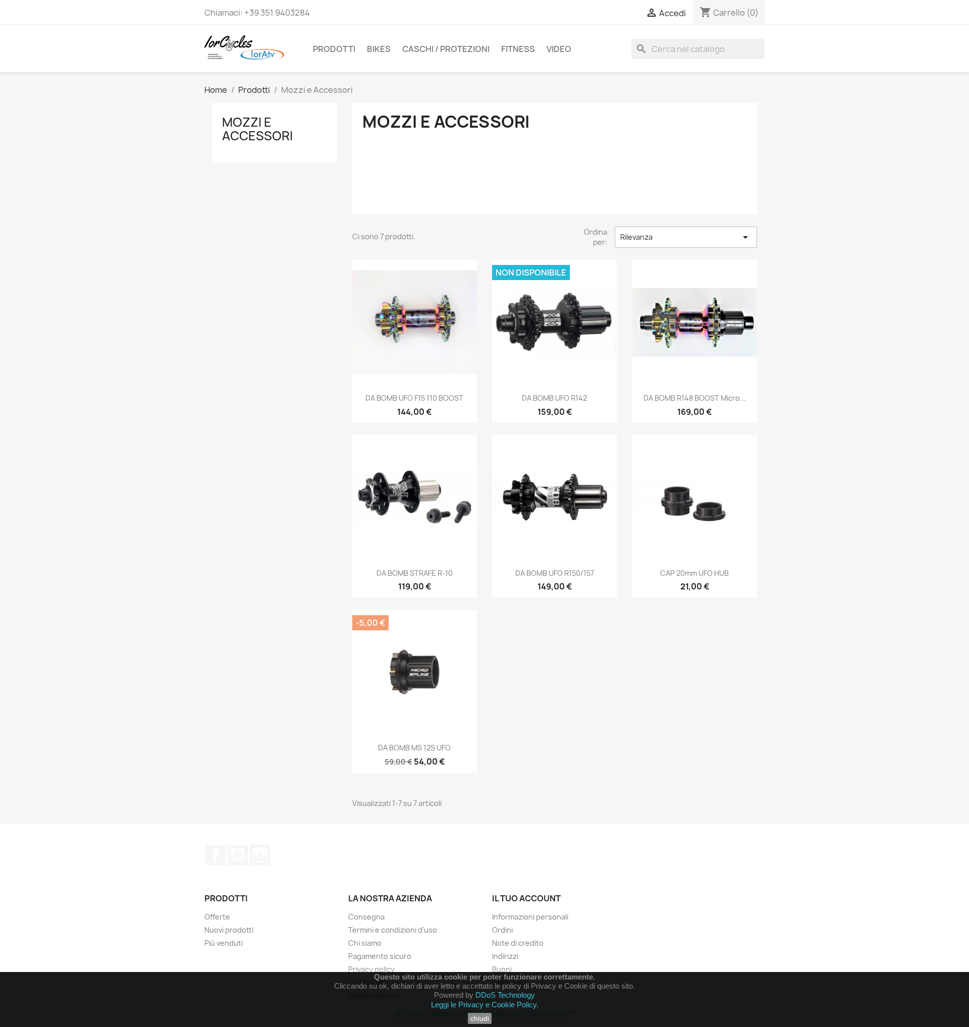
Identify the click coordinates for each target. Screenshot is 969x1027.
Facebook (215, 855)
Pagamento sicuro (379, 956)
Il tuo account (526, 898)
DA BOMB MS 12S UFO (414, 747)
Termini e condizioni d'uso (392, 930)
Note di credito (518, 943)
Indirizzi (505, 956)
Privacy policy (371, 969)
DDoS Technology (505, 995)
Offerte (217, 917)
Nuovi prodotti (228, 930)
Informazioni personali (530, 917)
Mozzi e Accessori (257, 129)
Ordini (502, 930)
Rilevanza (685, 237)
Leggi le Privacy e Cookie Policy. (485, 1004)
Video (559, 49)
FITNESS (518, 49)
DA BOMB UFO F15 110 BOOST (414, 398)
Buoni (502, 969)
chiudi (479, 1018)
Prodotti (334, 49)
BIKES (379, 49)
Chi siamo (365, 943)
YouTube (238, 855)
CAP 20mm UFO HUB (694, 573)
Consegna (366, 917)
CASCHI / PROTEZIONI (446, 49)
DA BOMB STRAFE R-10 (414, 573)
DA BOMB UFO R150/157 (554, 573)
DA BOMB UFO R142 (554, 398)
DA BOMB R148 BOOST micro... (694, 398)
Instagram (260, 855)
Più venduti (223, 943)
